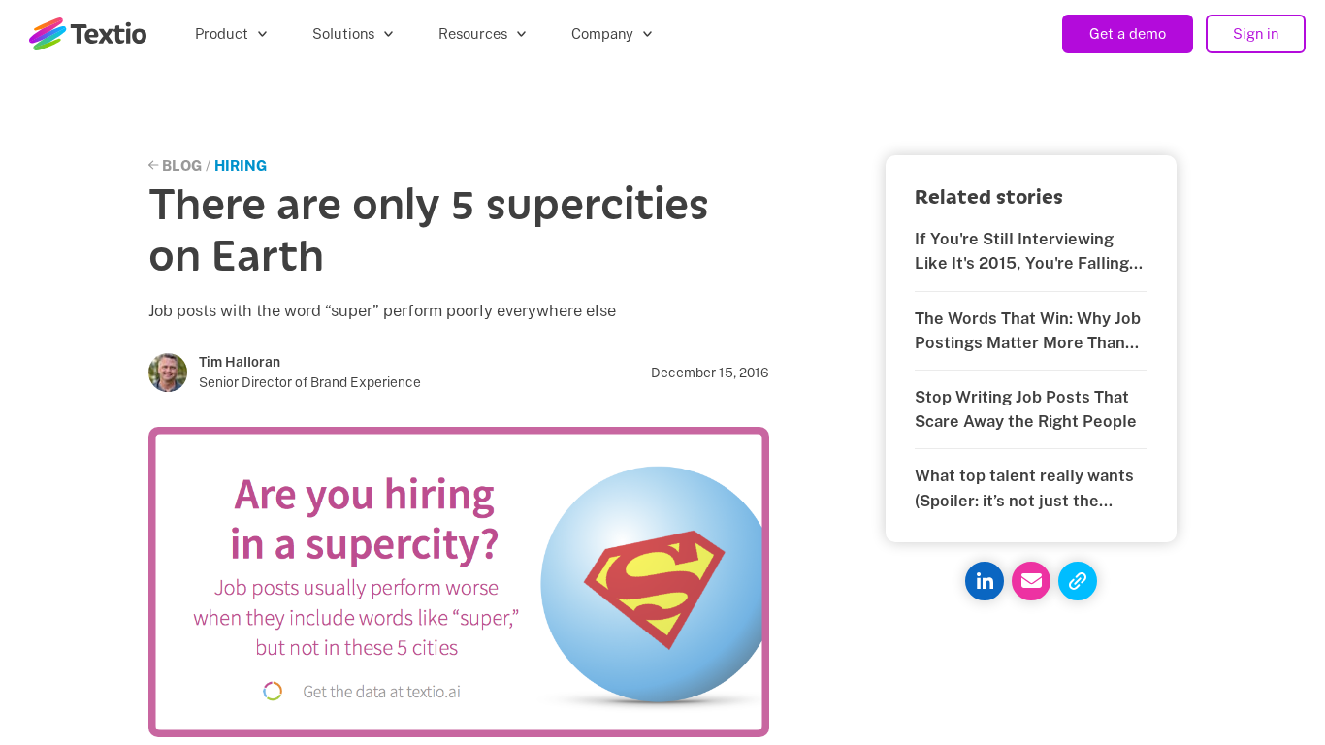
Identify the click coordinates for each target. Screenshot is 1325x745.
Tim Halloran (239, 362)
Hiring (240, 165)
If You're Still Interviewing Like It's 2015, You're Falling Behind (1022, 252)
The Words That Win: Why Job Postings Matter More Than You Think (1028, 331)
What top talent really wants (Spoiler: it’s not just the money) (1024, 489)
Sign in (1255, 33)
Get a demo (1127, 33)
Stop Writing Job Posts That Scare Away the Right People (1026, 409)
